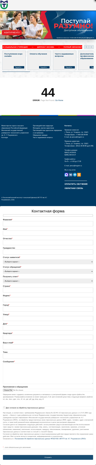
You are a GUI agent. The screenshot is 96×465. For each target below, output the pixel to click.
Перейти (18, 67)
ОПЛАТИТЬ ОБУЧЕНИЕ (76, 184)
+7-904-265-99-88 (75, 37)
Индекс (6, 296)
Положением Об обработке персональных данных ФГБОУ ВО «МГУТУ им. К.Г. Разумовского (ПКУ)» (50, 439)
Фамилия (7, 220)
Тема (5, 352)
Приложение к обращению (15, 387)
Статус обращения (12, 267)
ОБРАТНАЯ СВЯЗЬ (74, 188)
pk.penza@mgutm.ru (87, 37)
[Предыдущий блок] (86, 47)
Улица (6, 314)
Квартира (8, 333)
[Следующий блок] (91, 47)
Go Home (59, 100)
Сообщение (9, 362)
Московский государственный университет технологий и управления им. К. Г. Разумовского (15, 132)
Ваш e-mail (8, 343)
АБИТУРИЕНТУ (12, 32)
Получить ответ (10, 277)
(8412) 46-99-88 (81, 146)
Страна (6, 286)
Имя (5, 229)
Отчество (7, 239)
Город (6, 305)
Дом (5, 324)
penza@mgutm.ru (76, 166)
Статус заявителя (11, 257)
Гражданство (9, 248)
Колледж (4, 137)
